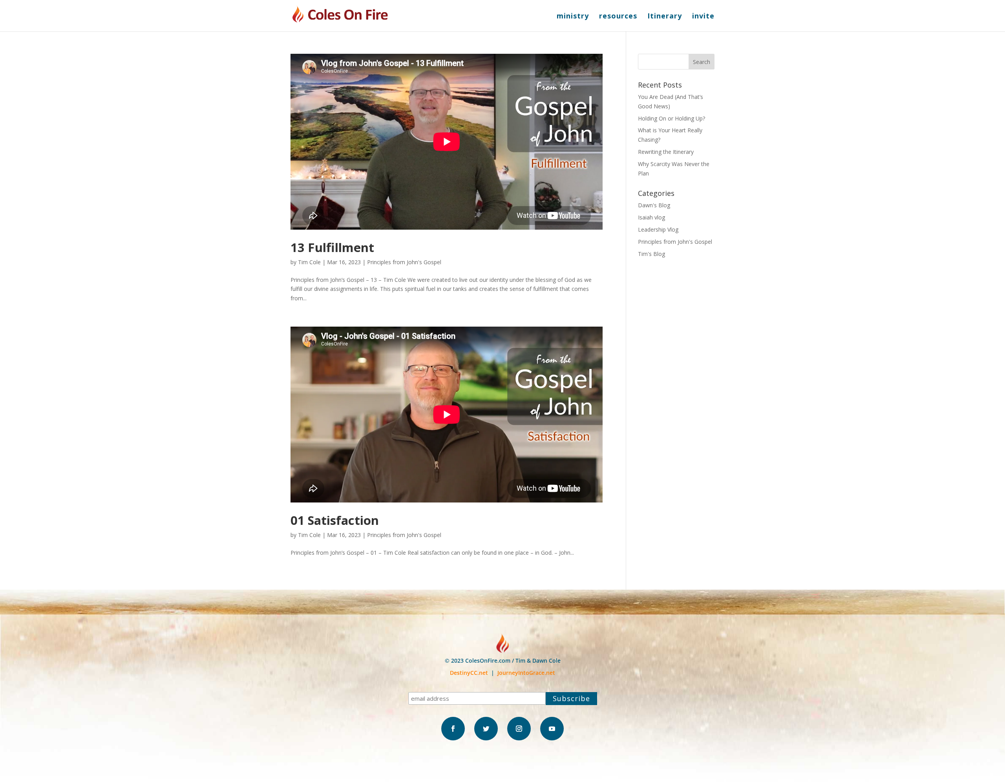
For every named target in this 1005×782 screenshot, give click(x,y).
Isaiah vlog (651, 217)
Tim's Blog (651, 254)
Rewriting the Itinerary (666, 151)
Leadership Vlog (658, 229)
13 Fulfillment (332, 247)
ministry (573, 16)
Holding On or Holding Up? (671, 118)
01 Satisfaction (335, 520)
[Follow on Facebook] (453, 728)
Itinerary (664, 16)
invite (703, 16)
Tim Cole (309, 262)
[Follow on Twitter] (486, 728)
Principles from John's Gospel (404, 262)
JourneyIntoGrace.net (526, 672)
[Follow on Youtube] (552, 728)
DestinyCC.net (469, 672)
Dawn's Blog (654, 205)
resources (618, 16)
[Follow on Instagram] (519, 728)
